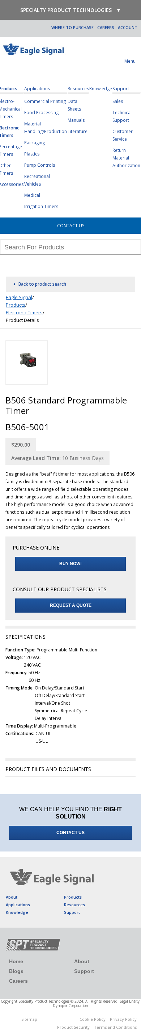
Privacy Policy (123, 1019)
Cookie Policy (93, 1019)
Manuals (76, 120)
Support (120, 89)
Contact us (70, 832)
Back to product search (42, 284)
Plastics (31, 154)
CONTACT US (70, 226)
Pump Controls (39, 165)
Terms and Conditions (115, 1027)
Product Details (22, 320)
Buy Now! (70, 563)
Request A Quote (70, 605)
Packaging (34, 143)
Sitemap (29, 1019)
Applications (37, 89)
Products (15, 305)
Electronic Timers (24, 312)
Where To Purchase (72, 27)
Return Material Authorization (126, 158)
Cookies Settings (58, 1020)
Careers (105, 27)
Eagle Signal (19, 297)
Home (16, 961)
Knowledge (100, 89)
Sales (117, 101)
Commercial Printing (45, 101)
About (11, 897)
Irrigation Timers (41, 206)
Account (127, 27)
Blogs (16, 971)
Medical (32, 195)
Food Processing (41, 112)
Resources (78, 89)
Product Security (73, 1027)
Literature (77, 131)
